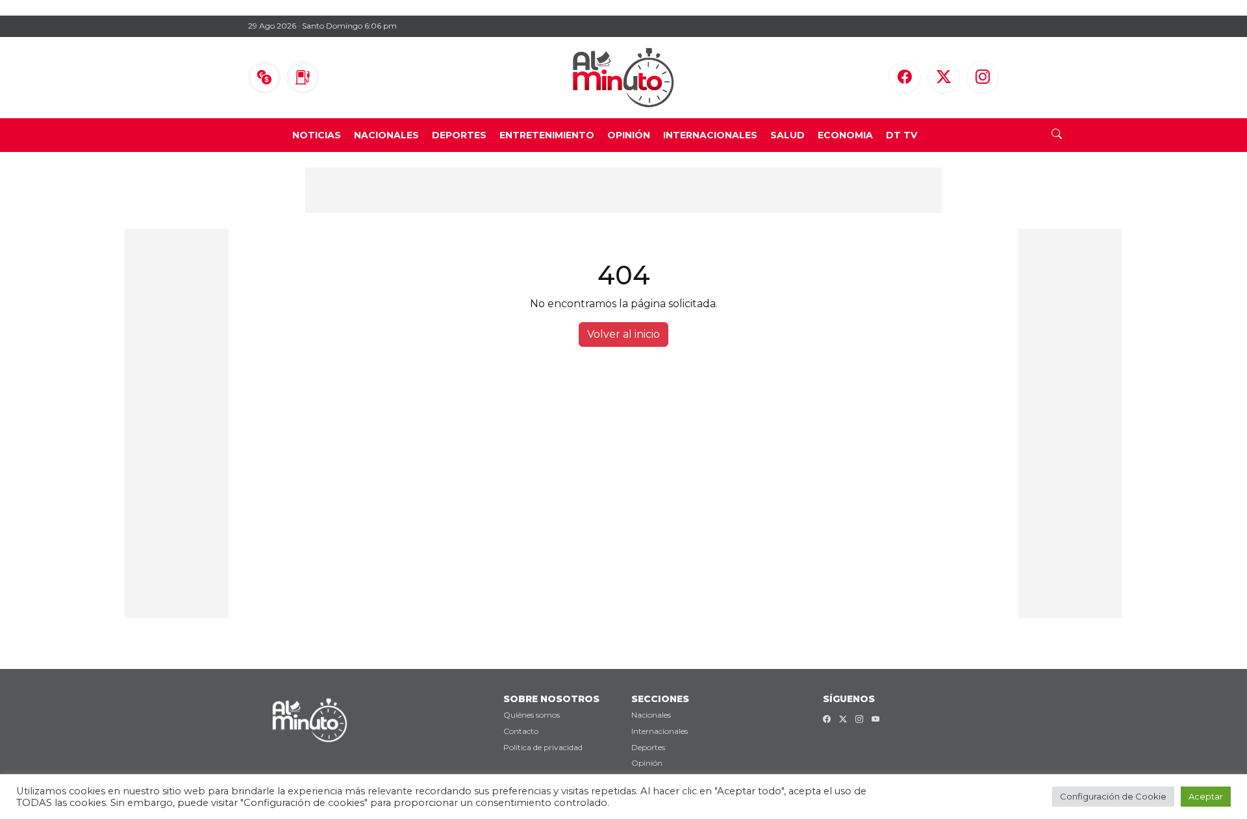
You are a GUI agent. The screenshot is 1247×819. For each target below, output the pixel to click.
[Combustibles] (302, 77)
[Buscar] (1056, 135)
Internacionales (710, 135)
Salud (787, 135)
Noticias (316, 135)
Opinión (628, 135)
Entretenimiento (546, 135)
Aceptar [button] (1206, 796)
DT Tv (901, 135)
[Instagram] (982, 77)
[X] (943, 77)
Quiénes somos (531, 715)
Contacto (520, 731)
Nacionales (386, 135)
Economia (845, 135)
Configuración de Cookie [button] (1113, 796)
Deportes (459, 135)
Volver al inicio (623, 334)
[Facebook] (904, 77)
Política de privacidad (543, 747)
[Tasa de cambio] (264, 77)
